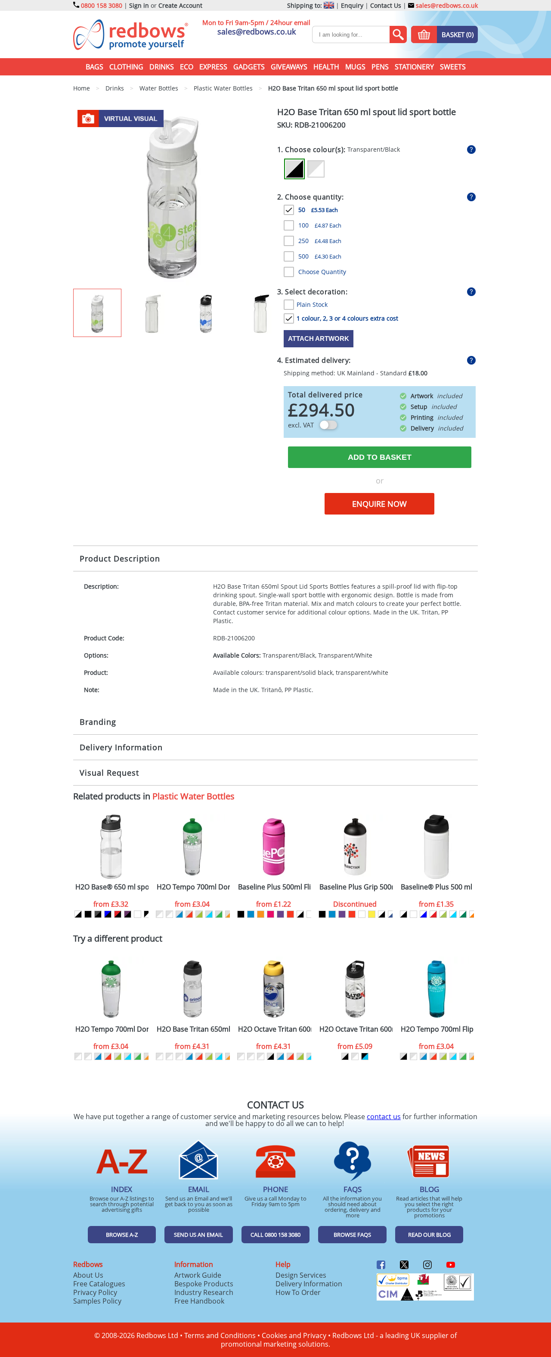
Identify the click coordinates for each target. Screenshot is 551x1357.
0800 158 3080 (101, 5)
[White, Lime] (443, 914)
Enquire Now (379, 504)
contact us (384, 1116)
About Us (88, 1275)
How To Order (298, 1292)
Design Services (301, 1275)
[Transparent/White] (316, 169)
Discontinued (355, 904)
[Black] (88, 914)
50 (318, 210)
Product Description (120, 558)
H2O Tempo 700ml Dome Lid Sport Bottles (193, 887)
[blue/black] (364, 1056)
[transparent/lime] (199, 914)
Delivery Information (121, 747)
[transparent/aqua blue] (209, 914)
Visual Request (109, 772)
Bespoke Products (203, 1283)
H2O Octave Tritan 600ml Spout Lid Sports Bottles (356, 1029)
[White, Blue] (423, 914)
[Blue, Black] (107, 914)
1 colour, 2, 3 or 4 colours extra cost (347, 318)
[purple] (280, 914)
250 (319, 241)
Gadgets (249, 67)
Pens (380, 67)
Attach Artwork (318, 338)
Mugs (355, 67)
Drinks (161, 67)
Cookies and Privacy (294, 1335)
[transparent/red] (189, 914)
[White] (310, 914)
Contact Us (385, 5)
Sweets (453, 67)
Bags (94, 67)
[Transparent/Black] (294, 169)
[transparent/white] (159, 914)
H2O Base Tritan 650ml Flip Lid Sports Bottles (193, 1029)
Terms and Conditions (220, 1335)
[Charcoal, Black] (98, 914)
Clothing (126, 67)
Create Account (180, 5)
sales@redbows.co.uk (446, 5)
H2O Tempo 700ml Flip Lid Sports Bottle (437, 1029)
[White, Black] (403, 914)
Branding (98, 722)
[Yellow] (371, 914)
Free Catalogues (99, 1283)
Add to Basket (380, 457)
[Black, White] (147, 914)
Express (213, 67)
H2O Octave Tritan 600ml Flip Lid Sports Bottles (274, 1029)
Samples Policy (97, 1301)
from (110, 904)
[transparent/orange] (228, 914)
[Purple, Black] (127, 914)
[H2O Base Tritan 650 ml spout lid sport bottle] (172, 197)
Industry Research (203, 1292)
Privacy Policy (95, 1292)
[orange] (260, 914)
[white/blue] (391, 914)
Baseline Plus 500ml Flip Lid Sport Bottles (274, 887)
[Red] (290, 914)
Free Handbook (199, 1301)
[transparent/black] (270, 1056)
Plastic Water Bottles (193, 796)
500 (319, 256)
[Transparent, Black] (78, 914)
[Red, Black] (117, 914)
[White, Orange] (473, 914)
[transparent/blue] (179, 914)
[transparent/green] (219, 914)
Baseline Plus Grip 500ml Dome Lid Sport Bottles (356, 887)
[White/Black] (300, 914)
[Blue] (250, 914)
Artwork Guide (197, 1275)
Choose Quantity (322, 272)
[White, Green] (463, 914)
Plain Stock (312, 304)
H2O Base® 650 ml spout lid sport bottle (112, 887)
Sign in (139, 5)
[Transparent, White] (137, 914)
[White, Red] (433, 914)
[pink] (270, 914)
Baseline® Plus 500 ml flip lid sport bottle (437, 887)
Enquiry (352, 5)
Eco (186, 67)
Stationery (414, 67)
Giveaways (289, 67)
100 (319, 225)
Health (326, 67)
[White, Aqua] (453, 914)
